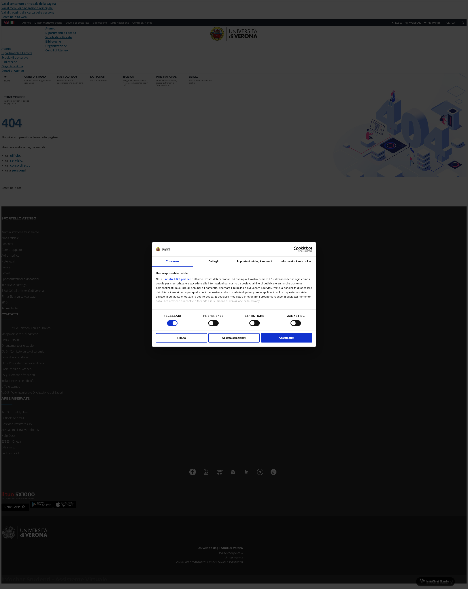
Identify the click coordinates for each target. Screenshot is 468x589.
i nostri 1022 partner (177, 279)
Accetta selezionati (234, 337)
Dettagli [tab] (213, 261)
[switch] (213, 323)
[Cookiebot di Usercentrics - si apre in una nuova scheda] (296, 249)
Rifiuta (181, 337)
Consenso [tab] (172, 261)
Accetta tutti (286, 337)
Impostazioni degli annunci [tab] (254, 261)
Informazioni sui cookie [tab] (296, 261)
